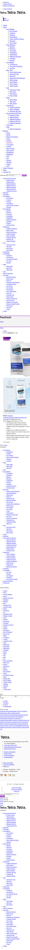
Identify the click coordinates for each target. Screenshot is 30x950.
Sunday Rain (6, 679)
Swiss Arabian (7, 680)
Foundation (13, 53)
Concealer (13, 51)
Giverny (5, 628)
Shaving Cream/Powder (13, 304)
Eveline (8, 141)
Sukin (4, 677)
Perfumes (6, 715)
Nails (8, 98)
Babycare (5, 193)
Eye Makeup (10, 29)
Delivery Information (9, 6)
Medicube (9, 154)
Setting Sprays (10, 225)
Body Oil (12, 76)
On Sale (5, 701)
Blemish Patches (11, 277)
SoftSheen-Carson (8, 675)
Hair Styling (13, 96)
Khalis (5, 636)
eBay (15, 711)
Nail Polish (13, 104)
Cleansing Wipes (11, 284)
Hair (7, 88)
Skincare (15, 713)
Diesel (5, 609)
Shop (4, 27)
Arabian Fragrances (11, 229)
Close (5, 445)
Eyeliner (12, 35)
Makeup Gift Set (15, 121)
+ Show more (7, 689)
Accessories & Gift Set (13, 113)
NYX (7, 156)
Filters (2, 328)
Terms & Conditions (8, 765)
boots (6, 711)
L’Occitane (9, 145)
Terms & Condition (9, 755)
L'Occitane (6, 637)
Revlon (8, 160)
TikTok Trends (21, 711)
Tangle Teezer (7, 682)
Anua (8, 133)
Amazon (2, 711)
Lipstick (12, 68)
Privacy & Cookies (8, 763)
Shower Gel (9, 306)
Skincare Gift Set (11, 189)
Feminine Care (10, 295)
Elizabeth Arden (7, 614)
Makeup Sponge (17, 724)
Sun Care (8, 307)
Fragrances (10, 105)
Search (24, 175)
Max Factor (10, 150)
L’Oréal (8, 147)
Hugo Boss (6, 630)
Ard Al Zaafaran (7, 594)
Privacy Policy (8, 754)
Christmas (9, 125)
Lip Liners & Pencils (16, 66)
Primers (12, 60)
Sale (7, 127)
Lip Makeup (10, 62)
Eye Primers (13, 31)
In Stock (5, 705)
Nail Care (13, 102)
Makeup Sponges (15, 123)
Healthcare (6, 252)
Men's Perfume (10, 236)
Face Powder (18, 720)
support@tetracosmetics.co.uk (12, 747)
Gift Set (17, 722)
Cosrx (8, 139)
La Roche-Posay (7, 641)
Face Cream (13, 84)
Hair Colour (13, 94)
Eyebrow (12, 33)
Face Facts (6, 621)
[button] (6, 339)
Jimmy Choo (6, 634)
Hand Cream (14, 86)
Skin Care (9, 70)
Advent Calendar (14, 726)
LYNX (4, 643)
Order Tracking (8, 168)
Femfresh (9, 143)
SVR (7, 166)
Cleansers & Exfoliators (17, 78)
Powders (12, 59)
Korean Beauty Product (12, 718)
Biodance (5, 600)
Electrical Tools (15, 90)
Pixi (7, 158)
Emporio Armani (7, 616)
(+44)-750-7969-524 (10, 745)
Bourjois (5, 601)
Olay (4, 657)
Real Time (6, 662)
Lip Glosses (13, 64)
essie (4, 618)
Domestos (6, 610)
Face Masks (13, 82)
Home (5, 25)
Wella (5, 688)
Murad (5, 652)
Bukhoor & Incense (11, 232)
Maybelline (10, 152)
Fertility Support (21, 727)
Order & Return (7, 4)
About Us (6, 2)
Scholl (8, 164)
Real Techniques (8, 661)
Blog (4, 170)
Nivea (4, 654)
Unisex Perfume (10, 241)
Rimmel (8, 162)
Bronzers (12, 49)
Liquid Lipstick (15, 717)
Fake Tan (9, 293)
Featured (5, 703)
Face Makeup (10, 45)
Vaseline (5, 684)
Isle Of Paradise (7, 632)
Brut (4, 603)
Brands (5, 131)
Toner (8, 309)
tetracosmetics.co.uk (10, 749)
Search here (3, 175)
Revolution (6, 666)
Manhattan (6, 645)
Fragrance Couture (8, 625)
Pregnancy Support (11, 727)
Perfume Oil (9, 239)
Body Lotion (14, 80)
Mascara (12, 41)
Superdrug (11, 711)
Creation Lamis (7, 607)
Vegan (5, 311)
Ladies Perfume (15, 107)
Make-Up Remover (11, 298)
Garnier (5, 627)
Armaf (8, 135)
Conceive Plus (7, 605)
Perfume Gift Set (15, 111)
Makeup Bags (14, 117)
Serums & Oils (14, 74)
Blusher (12, 47)
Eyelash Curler (14, 115)
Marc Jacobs (10, 149)
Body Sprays (10, 230)
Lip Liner (21, 722)
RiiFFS (5, 668)
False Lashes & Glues (17, 39)
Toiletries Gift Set (11, 191)
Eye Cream (13, 43)
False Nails (13, 100)
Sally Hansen (7, 671)
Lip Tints (8, 261)
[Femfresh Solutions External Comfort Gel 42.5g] (16, 377)
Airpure (5, 591)
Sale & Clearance (15, 129)
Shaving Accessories (12, 302)
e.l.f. (4, 612)
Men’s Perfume (14, 109)
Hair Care (13, 92)
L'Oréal (5, 639)
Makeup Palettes (15, 57)
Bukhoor (21, 726)
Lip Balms (9, 255)
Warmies (5, 686)
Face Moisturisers (15, 72)
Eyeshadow (13, 37)
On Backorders (7, 706)
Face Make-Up (8, 713)
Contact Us (7, 172)
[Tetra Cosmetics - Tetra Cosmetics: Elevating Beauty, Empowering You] (13, 13)
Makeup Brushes (15, 119)
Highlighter (13, 55)
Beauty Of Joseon (12, 137)
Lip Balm (10, 724)
